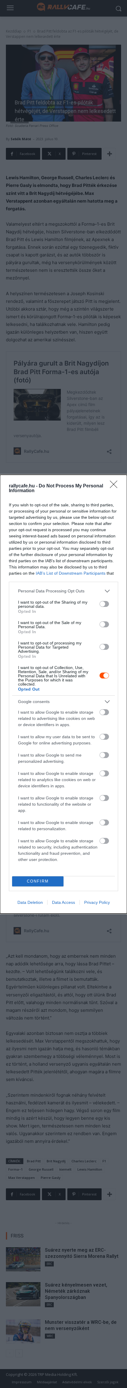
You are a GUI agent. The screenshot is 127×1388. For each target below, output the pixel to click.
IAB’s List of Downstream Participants (70, 573)
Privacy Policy (97, 902)
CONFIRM (38, 881)
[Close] (115, 486)
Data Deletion (30, 902)
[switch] (104, 604)
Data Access (63, 902)
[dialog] (63, 694)
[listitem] (63, 591)
